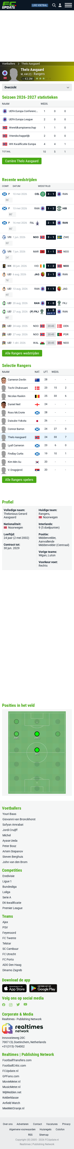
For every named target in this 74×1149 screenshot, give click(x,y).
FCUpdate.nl (10, 1071)
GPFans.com (10, 1076)
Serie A (6, 897)
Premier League (12, 908)
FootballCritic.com (14, 1065)
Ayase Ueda (9, 840)
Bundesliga (9, 886)
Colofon (60, 1129)
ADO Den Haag (11, 964)
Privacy (66, 1124)
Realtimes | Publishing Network (37, 1144)
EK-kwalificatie (11, 902)
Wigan (43, 555)
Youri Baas (9, 814)
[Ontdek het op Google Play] (43, 988)
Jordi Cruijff (9, 830)
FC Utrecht (9, 954)
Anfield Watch (11, 1103)
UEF (9, 274)
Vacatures (52, 1124)
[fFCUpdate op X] (18, 1004)
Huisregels (45, 1129)
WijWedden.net (11, 1092)
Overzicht (10, 87)
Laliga (6, 892)
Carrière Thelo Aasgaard (21, 161)
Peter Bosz (9, 846)
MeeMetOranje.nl (13, 1108)
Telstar (6, 943)
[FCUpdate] (9, 5)
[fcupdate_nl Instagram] (10, 1004)
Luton (52, 555)
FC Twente (9, 938)
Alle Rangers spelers (19, 480)
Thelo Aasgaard (30, 63)
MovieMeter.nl (11, 1081)
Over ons (8, 1124)
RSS (30, 1134)
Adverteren (23, 1124)
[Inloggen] (58, 5)
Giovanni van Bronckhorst (19, 819)
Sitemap (44, 1134)
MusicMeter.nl (11, 1087)
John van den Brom (14, 862)
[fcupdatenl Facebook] (3, 1004)
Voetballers (8, 63)
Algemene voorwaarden (22, 1129)
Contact (37, 1124)
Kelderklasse (10, 1097)
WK (9, 265)
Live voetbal (39, 5)
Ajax (5, 922)
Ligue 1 (7, 881)
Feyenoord (9, 932)
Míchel (6, 835)
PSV (5, 927)
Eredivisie (8, 876)
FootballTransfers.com (16, 1060)
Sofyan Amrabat (12, 824)
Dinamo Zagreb (12, 970)
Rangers (39, 74)
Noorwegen (50, 517)
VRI (9, 237)
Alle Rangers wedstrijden (22, 353)
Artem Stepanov (12, 851)
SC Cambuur (10, 948)
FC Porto (8, 959)
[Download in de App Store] (14, 988)
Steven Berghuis (12, 856)
